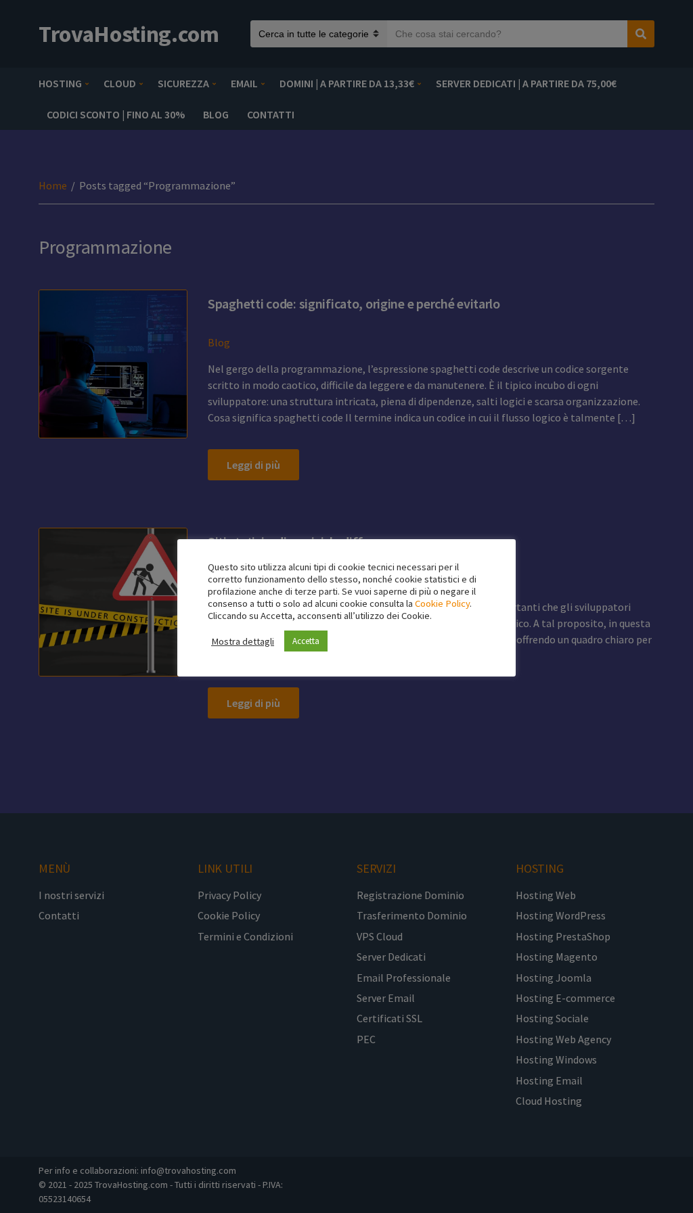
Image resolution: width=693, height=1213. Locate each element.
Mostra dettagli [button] (242, 641)
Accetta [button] (305, 641)
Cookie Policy (442, 603)
